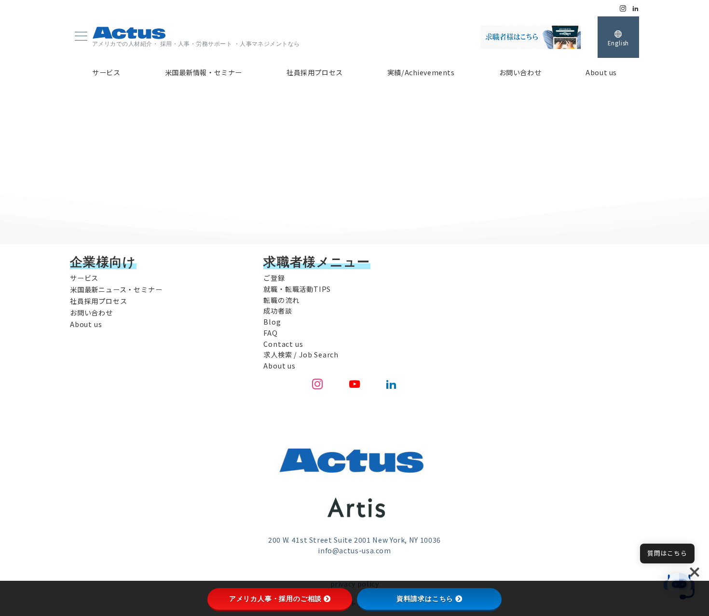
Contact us (283, 344)
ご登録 (274, 278)
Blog (272, 322)
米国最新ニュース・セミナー (116, 289)
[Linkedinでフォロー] (635, 8)
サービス (84, 278)
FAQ (270, 333)
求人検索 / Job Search (301, 354)
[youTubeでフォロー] (355, 384)
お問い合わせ (91, 312)
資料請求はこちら (424, 598)
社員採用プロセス (98, 301)
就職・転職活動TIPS (297, 289)
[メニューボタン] (81, 37)
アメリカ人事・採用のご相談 (275, 598)
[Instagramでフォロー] (623, 8)
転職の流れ (281, 300)
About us (86, 324)
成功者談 (277, 310)
